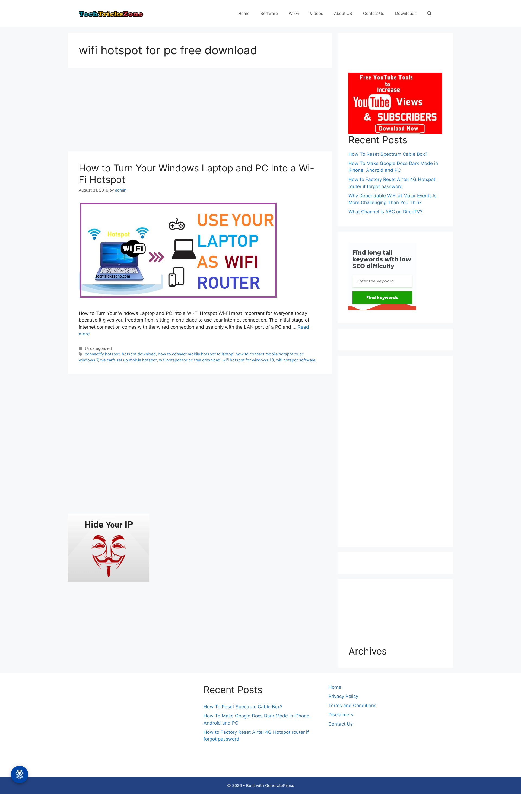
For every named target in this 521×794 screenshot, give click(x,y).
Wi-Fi (294, 13)
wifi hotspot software (295, 360)
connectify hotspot (102, 354)
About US (343, 13)
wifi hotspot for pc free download (189, 360)
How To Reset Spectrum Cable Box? (387, 154)
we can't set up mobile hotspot (128, 360)
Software (269, 13)
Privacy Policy (343, 696)
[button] (429, 13)
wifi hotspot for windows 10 (248, 360)
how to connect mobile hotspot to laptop (195, 354)
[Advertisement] (200, 111)
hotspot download (139, 354)
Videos (316, 13)
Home (244, 13)
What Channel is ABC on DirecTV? (385, 211)
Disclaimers (340, 714)
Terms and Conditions (352, 705)
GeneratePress (279, 785)
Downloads (406, 13)
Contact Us (373, 13)
